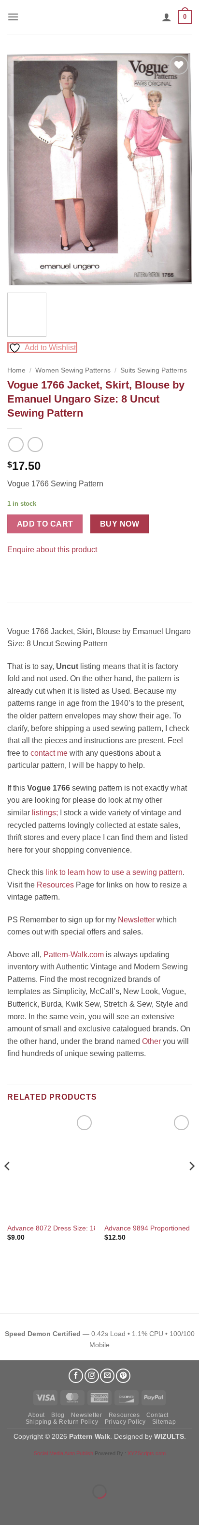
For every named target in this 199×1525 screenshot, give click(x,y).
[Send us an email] (107, 1376)
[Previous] (23, 169)
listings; (45, 813)
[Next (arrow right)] (37, 1508)
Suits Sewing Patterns (153, 370)
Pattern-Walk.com (73, 954)
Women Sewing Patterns (73, 370)
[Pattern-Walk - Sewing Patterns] (99, 17)
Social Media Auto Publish (63, 1453)
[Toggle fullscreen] (37, 1467)
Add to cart (45, 524)
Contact (157, 1415)
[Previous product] (35, 444)
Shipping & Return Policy (62, 1421)
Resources (55, 885)
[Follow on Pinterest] (123, 1376)
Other (151, 1041)
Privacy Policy (125, 1421)
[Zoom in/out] (9, 1467)
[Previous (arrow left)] (9, 1508)
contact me (49, 753)
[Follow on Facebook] (76, 1376)
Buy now (119, 524)
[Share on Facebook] (16, 573)
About (36, 1415)
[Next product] (15, 444)
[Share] (66, 1467)
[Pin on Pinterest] (34, 573)
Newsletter (136, 920)
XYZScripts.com (147, 1453)
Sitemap (164, 1421)
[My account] (166, 17)
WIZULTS (169, 1436)
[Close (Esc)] (94, 1467)
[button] (13, 17)
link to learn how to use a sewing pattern (114, 872)
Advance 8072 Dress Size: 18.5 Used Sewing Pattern (88, 1228)
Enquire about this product (52, 549)
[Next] (176, 169)
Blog (57, 1415)
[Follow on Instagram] (92, 1376)
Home (16, 370)
